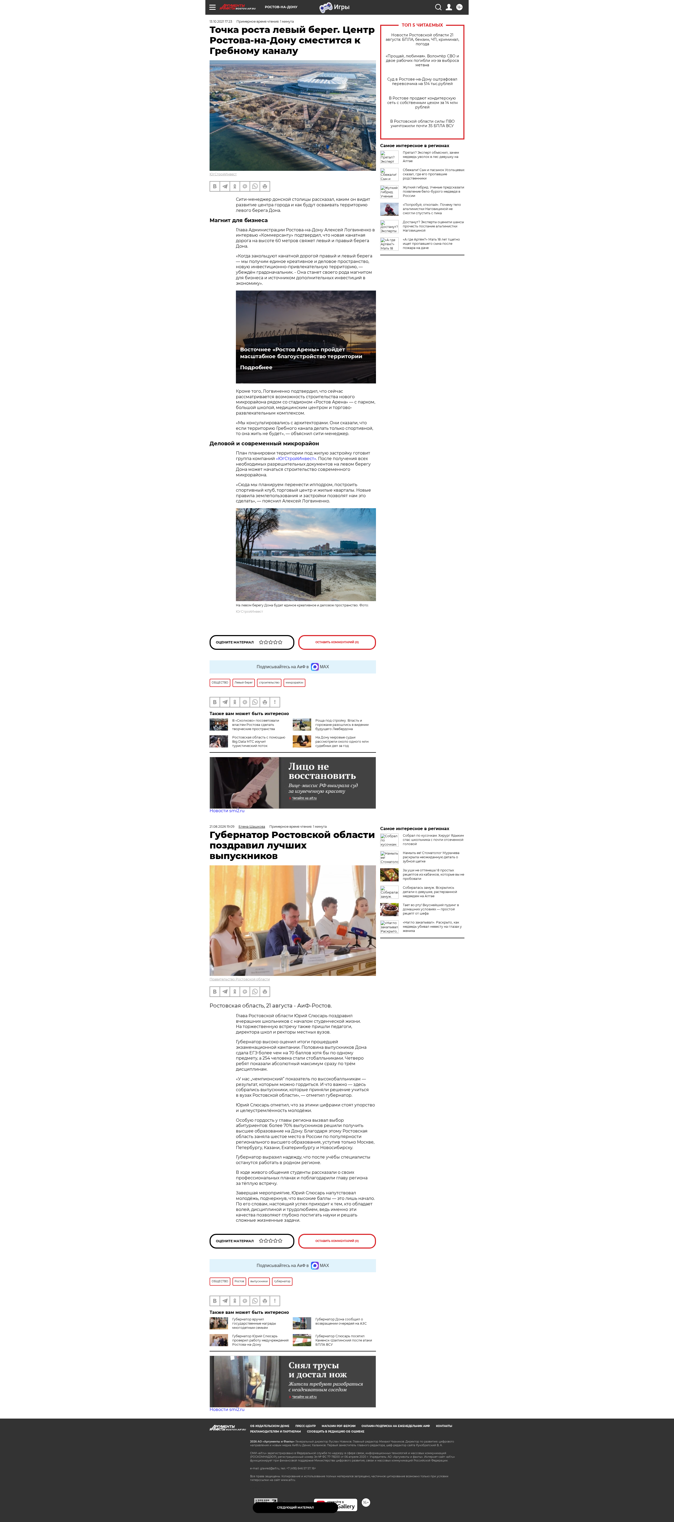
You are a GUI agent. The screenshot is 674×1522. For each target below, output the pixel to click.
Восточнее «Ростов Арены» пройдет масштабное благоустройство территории (301, 353)
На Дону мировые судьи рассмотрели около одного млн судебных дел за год (342, 741)
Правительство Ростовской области (240, 979)
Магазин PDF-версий (338, 1426)
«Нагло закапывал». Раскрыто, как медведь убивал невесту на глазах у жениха (432, 926)
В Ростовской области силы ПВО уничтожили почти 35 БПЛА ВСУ (422, 123)
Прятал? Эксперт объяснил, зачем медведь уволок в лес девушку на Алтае (431, 157)
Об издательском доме (269, 1426)
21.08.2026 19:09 (222, 827)
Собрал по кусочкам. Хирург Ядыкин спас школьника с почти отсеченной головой (433, 840)
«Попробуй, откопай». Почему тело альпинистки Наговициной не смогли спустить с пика (432, 209)
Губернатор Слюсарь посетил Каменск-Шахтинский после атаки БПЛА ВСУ (343, 1340)
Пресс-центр (305, 1426)
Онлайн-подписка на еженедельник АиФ (395, 1426)
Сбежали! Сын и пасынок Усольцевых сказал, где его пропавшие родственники (433, 174)
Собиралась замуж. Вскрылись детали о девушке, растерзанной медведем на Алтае (430, 892)
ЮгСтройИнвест (223, 174)
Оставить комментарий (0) (337, 642)
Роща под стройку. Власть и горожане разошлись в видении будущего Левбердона (342, 724)
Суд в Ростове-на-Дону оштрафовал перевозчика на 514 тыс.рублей (422, 81)
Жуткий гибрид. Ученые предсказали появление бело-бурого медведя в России (433, 191)
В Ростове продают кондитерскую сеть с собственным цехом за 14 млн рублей (422, 102)
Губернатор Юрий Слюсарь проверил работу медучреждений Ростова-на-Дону (260, 1340)
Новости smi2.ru (227, 810)
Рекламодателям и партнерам (275, 1431)
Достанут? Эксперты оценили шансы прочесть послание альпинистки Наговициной (433, 226)
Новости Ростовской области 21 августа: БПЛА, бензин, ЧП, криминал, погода (422, 39)
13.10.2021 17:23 (221, 21)
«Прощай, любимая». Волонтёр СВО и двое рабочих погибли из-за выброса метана (422, 60)
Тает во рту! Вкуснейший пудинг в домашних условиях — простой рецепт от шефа (431, 909)
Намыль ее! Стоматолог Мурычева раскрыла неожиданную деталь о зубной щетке (431, 857)
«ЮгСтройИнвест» (296, 458)
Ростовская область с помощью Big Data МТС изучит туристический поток (258, 741)
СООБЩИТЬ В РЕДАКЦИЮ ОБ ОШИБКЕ (335, 1431)
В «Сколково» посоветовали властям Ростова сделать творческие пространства (255, 724)
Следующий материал (295, 1507)
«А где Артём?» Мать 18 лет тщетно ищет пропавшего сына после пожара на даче (431, 243)
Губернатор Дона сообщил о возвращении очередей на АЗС (341, 1321)
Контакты (444, 1426)
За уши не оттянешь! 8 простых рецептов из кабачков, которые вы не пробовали (433, 874)
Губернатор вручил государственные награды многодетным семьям (254, 1323)
